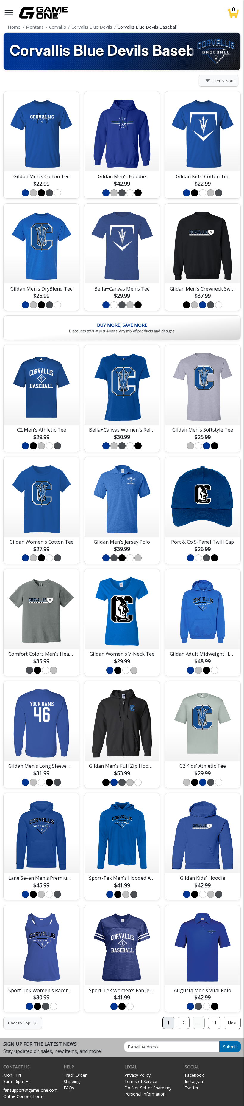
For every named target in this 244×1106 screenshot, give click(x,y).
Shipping (72, 1081)
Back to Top (22, 1023)
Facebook (194, 1075)
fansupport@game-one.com (30, 1090)
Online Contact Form (23, 1096)
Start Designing (41, 160)
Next (232, 1023)
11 (214, 1023)
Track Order (75, 1075)
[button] (9, 12)
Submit (230, 1047)
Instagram (194, 1081)
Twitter (191, 1088)
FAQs (69, 1088)
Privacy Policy (137, 1075)
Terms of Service (140, 1081)
